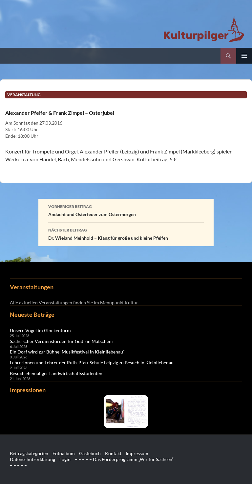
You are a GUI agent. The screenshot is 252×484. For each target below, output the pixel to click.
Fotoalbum (63, 453)
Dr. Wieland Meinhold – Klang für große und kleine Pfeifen (108, 234)
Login (65, 459)
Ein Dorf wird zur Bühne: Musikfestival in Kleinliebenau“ (67, 351)
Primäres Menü (244, 56)
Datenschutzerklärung (32, 459)
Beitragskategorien (29, 453)
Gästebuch (90, 453)
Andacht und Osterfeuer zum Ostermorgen (92, 210)
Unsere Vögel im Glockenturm (40, 330)
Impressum (137, 453)
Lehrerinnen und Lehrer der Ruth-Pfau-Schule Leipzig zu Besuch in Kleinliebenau (92, 362)
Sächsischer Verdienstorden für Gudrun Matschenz (62, 341)
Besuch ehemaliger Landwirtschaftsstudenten (56, 373)
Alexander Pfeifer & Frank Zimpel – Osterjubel (59, 113)
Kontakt (113, 453)
